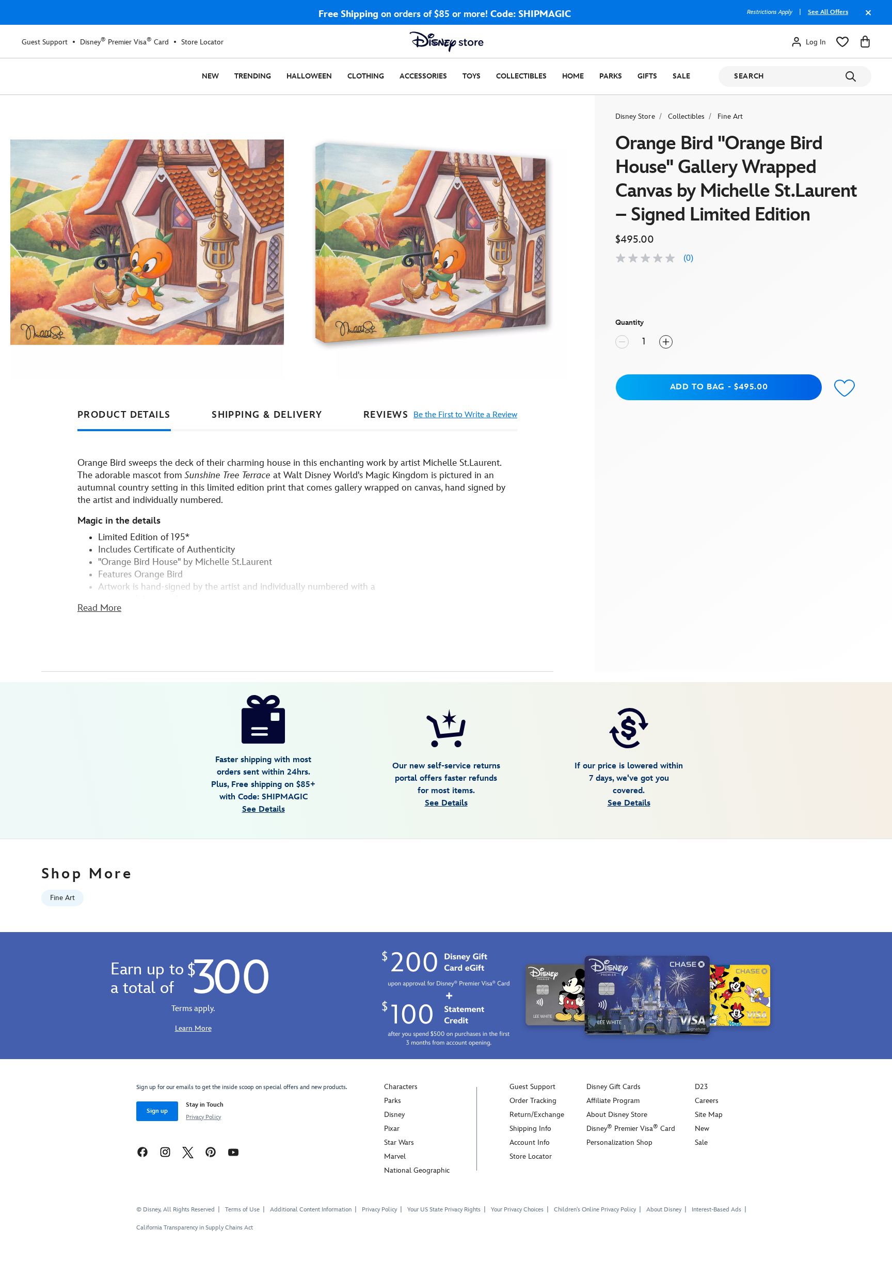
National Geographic (417, 1170)
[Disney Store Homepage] (446, 41)
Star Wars (399, 1142)
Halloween (309, 76)
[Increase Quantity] (666, 342)
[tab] (124, 415)
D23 (701, 1086)
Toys (472, 76)
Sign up (157, 1111)
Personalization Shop (619, 1142)
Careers (707, 1100)
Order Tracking (532, 1100)
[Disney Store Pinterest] (210, 1152)
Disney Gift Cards (613, 1086)
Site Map (709, 1114)
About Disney (663, 1209)
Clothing (365, 76)
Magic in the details (119, 520)
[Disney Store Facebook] (142, 1152)
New (210, 76)
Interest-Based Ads (716, 1209)
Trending (252, 76)
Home (573, 76)
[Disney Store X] (188, 1152)
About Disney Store (616, 1114)
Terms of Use (242, 1209)
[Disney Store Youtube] (233, 1152)
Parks (610, 76)
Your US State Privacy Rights (444, 1209)
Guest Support (45, 42)
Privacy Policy (203, 1117)
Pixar (392, 1128)
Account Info (529, 1142)
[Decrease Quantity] (622, 342)
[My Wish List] (842, 42)
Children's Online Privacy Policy (595, 1209)
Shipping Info (530, 1128)
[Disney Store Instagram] (165, 1152)
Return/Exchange (536, 1114)
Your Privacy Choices (517, 1209)
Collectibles (521, 76)
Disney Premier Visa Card (124, 41)
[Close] (866, 17)
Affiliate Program (613, 1100)
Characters (401, 1086)
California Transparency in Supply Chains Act (194, 1228)
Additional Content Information (311, 1209)
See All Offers (828, 12)
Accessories (423, 76)
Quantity (629, 322)
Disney (394, 1114)
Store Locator (202, 42)
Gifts (647, 76)
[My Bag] (865, 42)
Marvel (395, 1156)
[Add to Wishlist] (845, 389)
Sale (681, 76)
